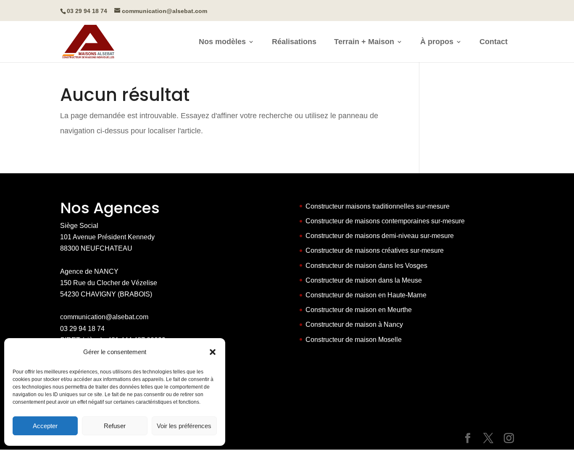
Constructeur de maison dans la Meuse (363, 280)
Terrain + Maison (364, 42)
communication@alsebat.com (104, 316)
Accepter (45, 425)
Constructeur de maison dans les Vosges (366, 265)
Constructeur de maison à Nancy (354, 324)
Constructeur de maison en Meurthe (358, 309)
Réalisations (294, 42)
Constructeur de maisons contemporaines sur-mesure (385, 221)
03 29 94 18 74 (82, 328)
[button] (212, 352)
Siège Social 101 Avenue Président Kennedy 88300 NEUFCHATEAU (107, 237)
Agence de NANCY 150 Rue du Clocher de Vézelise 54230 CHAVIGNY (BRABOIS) (108, 283)
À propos (436, 42)
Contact (493, 42)
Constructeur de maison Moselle (353, 339)
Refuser (115, 425)
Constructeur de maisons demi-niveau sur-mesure (379, 235)
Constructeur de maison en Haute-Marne (366, 295)
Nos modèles (222, 42)
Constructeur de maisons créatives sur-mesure (374, 250)
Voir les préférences (184, 425)
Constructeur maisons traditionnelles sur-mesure (377, 206)
